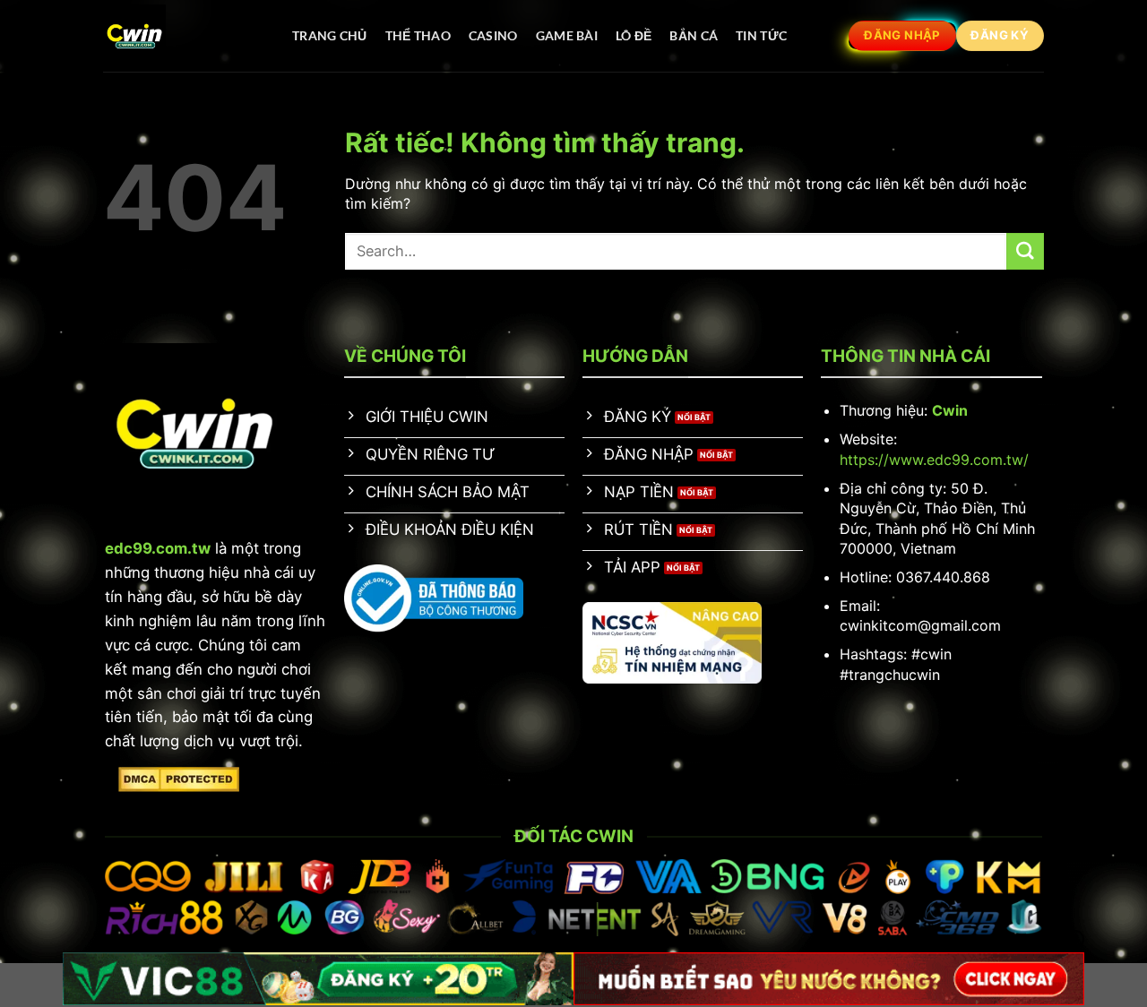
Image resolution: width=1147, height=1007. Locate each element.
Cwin (950, 410)
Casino (493, 35)
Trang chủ (329, 35)
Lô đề (633, 35)
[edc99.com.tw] (179, 36)
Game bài (567, 35)
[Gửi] (1025, 251)
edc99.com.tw (158, 548)
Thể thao (418, 35)
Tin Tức (761, 35)
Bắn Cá (693, 35)
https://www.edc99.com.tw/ (934, 460)
